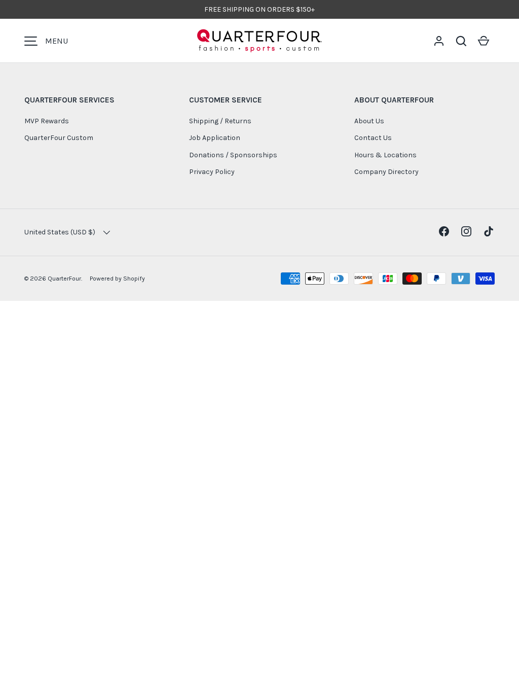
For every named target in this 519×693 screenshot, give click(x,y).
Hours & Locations (385, 155)
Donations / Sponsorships (233, 155)
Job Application (214, 137)
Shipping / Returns (220, 121)
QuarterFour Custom (58, 137)
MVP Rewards (46, 121)
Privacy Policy (212, 171)
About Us (369, 121)
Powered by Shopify (117, 278)
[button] (461, 41)
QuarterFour (64, 278)
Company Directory (386, 171)
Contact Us (373, 137)
